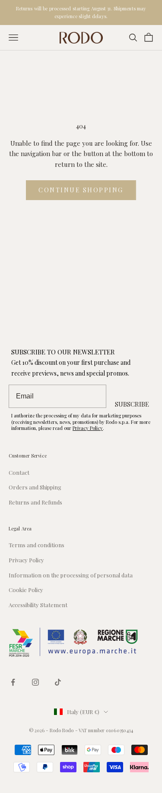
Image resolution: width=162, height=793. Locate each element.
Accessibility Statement (38, 604)
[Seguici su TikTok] (58, 682)
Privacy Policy (88, 428)
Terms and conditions (36, 545)
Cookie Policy (26, 589)
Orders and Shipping (35, 487)
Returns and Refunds (35, 502)
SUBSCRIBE (132, 404)
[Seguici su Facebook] (13, 682)
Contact (19, 472)
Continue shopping (81, 190)
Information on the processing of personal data (71, 575)
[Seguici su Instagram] (35, 682)
